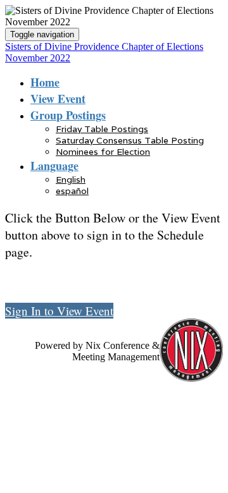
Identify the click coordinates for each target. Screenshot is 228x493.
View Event (58, 98)
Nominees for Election (103, 151)
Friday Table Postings (102, 129)
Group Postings (68, 115)
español (72, 191)
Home (45, 82)
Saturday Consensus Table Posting (130, 140)
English (71, 179)
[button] (59, 311)
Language (54, 165)
